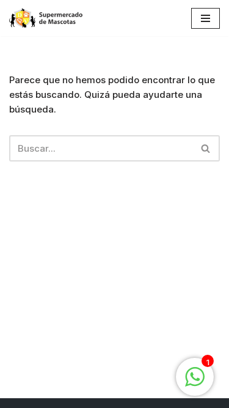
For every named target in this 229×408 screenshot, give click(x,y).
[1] (195, 383)
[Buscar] (206, 148)
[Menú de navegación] (205, 18)
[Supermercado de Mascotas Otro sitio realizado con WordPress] (45, 18)
